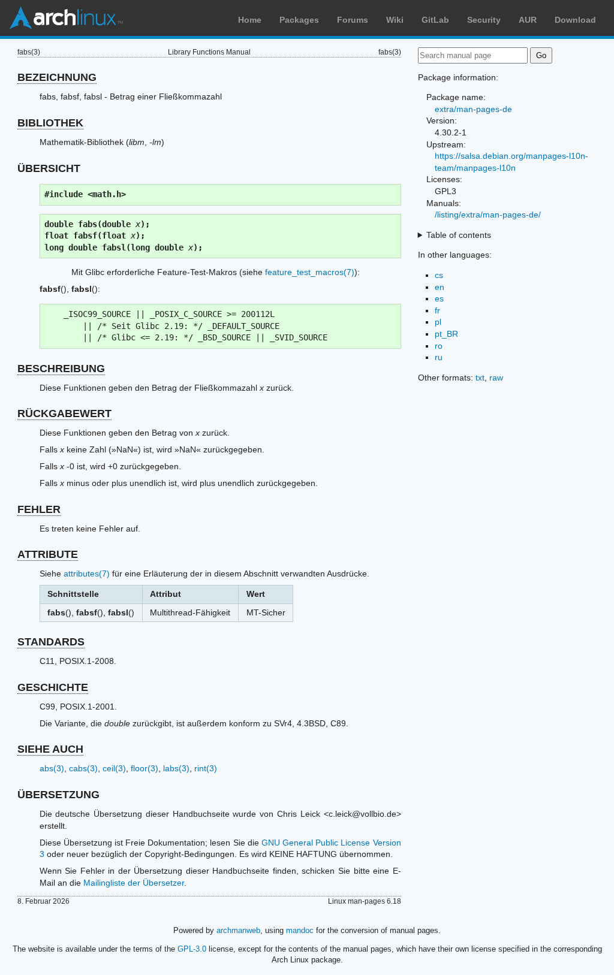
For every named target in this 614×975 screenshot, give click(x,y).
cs (439, 275)
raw (496, 377)
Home (249, 20)
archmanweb (238, 930)
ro (439, 346)
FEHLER (39, 509)
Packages (299, 20)
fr (437, 310)
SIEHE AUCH (50, 749)
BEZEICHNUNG (57, 77)
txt (479, 377)
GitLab (435, 20)
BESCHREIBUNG (61, 369)
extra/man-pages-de (473, 109)
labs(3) (176, 768)
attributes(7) (87, 573)
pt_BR (446, 334)
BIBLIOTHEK (50, 123)
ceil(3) (114, 768)
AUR (528, 20)
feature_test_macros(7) (309, 272)
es (439, 298)
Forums (352, 20)
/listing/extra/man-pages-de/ (488, 214)
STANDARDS (51, 642)
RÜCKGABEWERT (64, 413)
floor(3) (144, 768)
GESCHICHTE (52, 687)
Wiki (395, 20)
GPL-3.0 (191, 948)
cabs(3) (83, 768)
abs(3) (52, 768)
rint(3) (205, 768)
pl (438, 322)
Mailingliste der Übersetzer (133, 883)
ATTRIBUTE (47, 554)
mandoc (300, 930)
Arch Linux (66, 18)
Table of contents (458, 235)
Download (575, 20)
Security (484, 20)
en (439, 287)
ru (439, 357)
